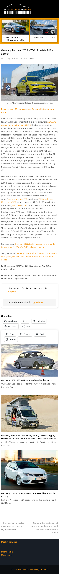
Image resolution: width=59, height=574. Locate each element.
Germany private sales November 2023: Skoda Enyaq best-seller (12, 526)
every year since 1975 (18, 199)
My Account (6, 555)
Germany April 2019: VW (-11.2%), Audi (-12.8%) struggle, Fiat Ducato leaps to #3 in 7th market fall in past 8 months (28, 437)
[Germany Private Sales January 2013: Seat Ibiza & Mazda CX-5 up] (29, 470)
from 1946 (16, 205)
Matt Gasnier (29, 58)
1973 (25, 205)
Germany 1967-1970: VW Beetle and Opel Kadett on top (27, 380)
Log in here (37, 302)
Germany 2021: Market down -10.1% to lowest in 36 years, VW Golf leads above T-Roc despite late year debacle (29, 256)
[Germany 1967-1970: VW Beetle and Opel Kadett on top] (29, 360)
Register (12, 291)
